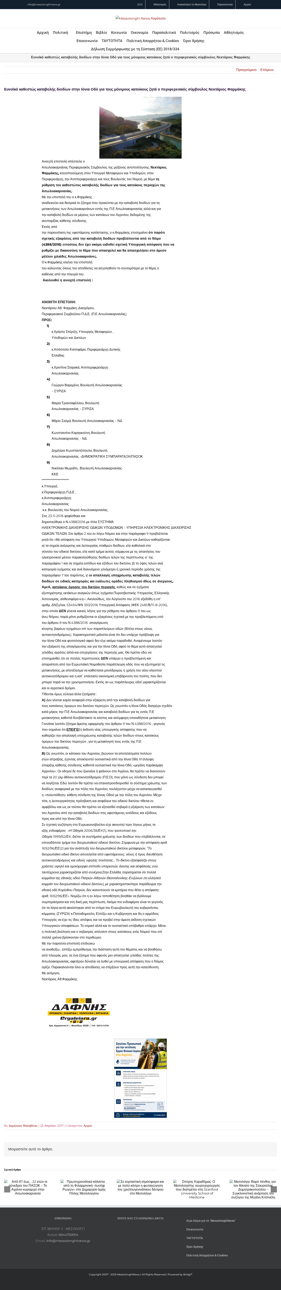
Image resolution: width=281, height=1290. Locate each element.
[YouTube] (129, 1229)
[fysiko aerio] (140, 1041)
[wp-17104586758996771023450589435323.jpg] (79, 989)
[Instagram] (140, 1229)
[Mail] (151, 1229)
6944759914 (68, 1235)
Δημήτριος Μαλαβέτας (23, 1125)
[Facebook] (135, 1229)
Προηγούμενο (246, 70)
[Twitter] (146, 1229)
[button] (184, 49)
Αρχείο (88, 1125)
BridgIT (187, 1274)
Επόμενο (267, 70)
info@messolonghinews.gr (43, 4)
